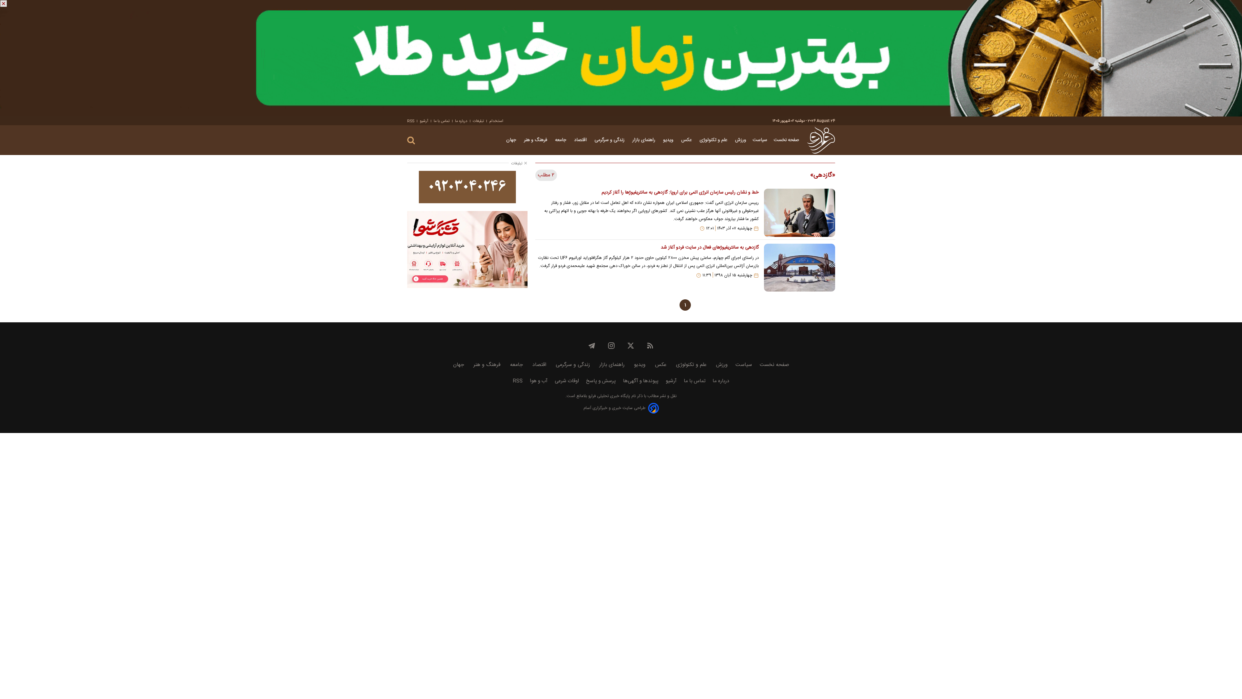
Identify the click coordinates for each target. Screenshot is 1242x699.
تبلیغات (478, 121)
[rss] (650, 346)
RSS (410, 121)
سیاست (760, 140)
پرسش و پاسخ (601, 381)
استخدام (496, 121)
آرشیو (424, 121)
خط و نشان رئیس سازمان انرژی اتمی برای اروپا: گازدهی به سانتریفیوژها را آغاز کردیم (680, 192)
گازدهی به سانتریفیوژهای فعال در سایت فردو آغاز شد (709, 247)
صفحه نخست (786, 140)
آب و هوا (539, 381)
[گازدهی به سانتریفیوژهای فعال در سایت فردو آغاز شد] (799, 268)
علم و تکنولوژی (714, 140)
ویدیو (669, 140)
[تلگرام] (592, 346)
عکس (687, 140)
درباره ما (461, 121)
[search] (411, 141)
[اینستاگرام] (611, 346)
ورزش (740, 140)
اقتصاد (581, 140)
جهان (512, 140)
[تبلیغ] (621, 58)
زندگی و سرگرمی (610, 140)
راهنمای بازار (644, 140)
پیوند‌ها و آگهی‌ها (641, 381)
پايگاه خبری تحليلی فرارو (608, 396)
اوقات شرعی (567, 381)
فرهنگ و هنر (536, 140)
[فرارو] (821, 140)
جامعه (561, 140)
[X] (631, 346)
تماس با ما (442, 121)
